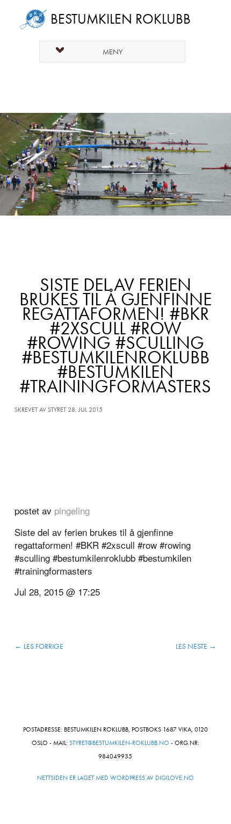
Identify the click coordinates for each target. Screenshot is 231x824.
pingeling (72, 510)
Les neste (196, 646)
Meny (112, 51)
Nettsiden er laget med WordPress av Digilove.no (115, 777)
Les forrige (39, 646)
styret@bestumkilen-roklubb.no (119, 743)
